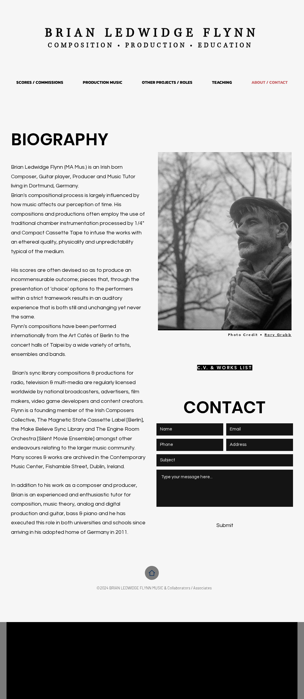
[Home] (152, 573)
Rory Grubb (278, 334)
